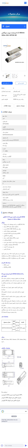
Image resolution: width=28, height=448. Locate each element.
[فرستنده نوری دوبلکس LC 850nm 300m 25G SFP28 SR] (14, 54)
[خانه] (5, 3)
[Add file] (2, 445)
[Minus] (26, 411)
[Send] (26, 445)
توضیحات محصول (20, 105)
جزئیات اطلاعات (7, 105)
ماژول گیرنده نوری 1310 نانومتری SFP (12, 394)
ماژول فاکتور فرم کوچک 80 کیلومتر (11, 400)
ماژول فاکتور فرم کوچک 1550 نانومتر (11, 397)
